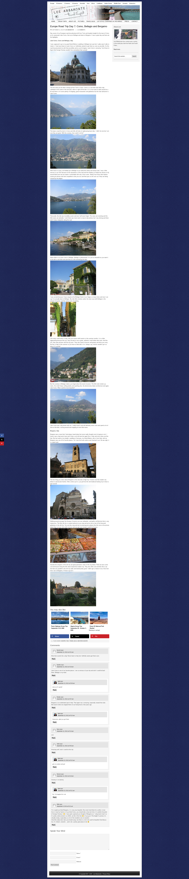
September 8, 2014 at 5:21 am (65, 806)
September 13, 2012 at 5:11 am (66, 790)
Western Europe (82, 641)
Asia (87, 4)
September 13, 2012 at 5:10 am (66, 715)
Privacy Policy (106, 874)
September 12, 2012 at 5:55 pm (65, 746)
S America (74, 4)
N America (58, 4)
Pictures (81, 21)
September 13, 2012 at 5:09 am (66, 683)
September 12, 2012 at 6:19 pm (65, 776)
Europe (51, 4)
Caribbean (99, 4)
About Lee (72, 21)
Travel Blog (90, 21)
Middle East (117, 4)
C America (66, 4)
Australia (82, 4)
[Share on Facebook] (2, 436)
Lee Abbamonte (94, 12)
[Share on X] (2, 439)
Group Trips (62, 21)
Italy (67, 641)
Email (78, 857)
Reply (53, 659)
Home (53, 21)
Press (127, 21)
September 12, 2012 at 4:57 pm (65, 699)
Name (78, 853)
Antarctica (131, 4)
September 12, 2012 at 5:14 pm (65, 731)
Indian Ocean (107, 4)
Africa (92, 4)
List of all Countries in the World (109, 21)
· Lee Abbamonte (97, 874)
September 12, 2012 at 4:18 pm (65, 666)
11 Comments (81, 29)
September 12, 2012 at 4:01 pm (65, 652)
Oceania (124, 4)
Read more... (117, 49)
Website (78, 861)
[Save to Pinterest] (2, 443)
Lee (59, 681)
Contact (135, 21)
